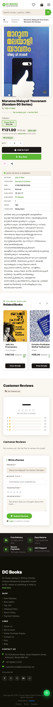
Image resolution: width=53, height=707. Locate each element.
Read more (6, 588)
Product (11, 465)
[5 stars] (20, 492)
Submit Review (21, 516)
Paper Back (9, 123)
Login (11, 521)
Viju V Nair (10, 108)
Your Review (14, 496)
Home (5, 22)
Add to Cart (23, 150)
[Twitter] (10, 678)
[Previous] (40, 303)
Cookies (34, 704)
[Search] (48, 12)
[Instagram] (17, 678)
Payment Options (11, 616)
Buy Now (23, 157)
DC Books (19, 197)
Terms (26, 704)
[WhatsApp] (29, 678)
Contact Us (9, 637)
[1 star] (8, 492)
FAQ (6, 640)
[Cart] (41, 4)
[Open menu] (48, 5)
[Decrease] (10, 143)
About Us (8, 626)
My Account (9, 630)
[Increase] (21, 143)
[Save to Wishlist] (5, 163)
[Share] (12, 163)
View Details (15, 366)
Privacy (19, 704)
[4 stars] (17, 492)
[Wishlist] (33, 4)
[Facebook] (4, 678)
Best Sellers (9, 602)
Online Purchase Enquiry (15, 633)
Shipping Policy (11, 609)
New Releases (10, 598)
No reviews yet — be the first (25, 112)
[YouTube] (23, 678)
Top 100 (7, 605)
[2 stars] (11, 492)
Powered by (26, 701)
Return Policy (10, 612)
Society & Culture (15, 21)
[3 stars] (14, 492)
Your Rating (14, 488)
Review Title (14, 476)
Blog (6, 644)
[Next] (47, 303)
